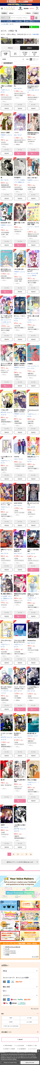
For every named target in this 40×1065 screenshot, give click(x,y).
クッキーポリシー (33, 1048)
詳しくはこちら (35, 1008)
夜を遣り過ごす (31, 733)
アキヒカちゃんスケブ (33, 411)
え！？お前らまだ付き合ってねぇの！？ (6, 316)
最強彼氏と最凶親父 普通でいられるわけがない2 (20, 365)
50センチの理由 (31, 780)
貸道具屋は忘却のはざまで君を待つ (33, 133)
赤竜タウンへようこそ (6, 550)
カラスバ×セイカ (10, 951)
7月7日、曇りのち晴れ (33, 316)
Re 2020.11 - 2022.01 (17, 734)
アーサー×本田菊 (5, 21)
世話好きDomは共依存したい (20, 594)
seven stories (18, 503)
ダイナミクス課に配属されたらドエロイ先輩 (6, 365)
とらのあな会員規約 (20, 1045)
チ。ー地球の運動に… (18, 21)
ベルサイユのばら (10, 953)
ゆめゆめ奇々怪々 (6, 223)
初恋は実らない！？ (33, 457)
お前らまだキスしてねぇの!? (33, 270)
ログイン (32, 8)
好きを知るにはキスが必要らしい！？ (33, 87)
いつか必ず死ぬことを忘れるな (33, 687)
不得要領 (30, 364)
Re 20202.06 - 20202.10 (18, 550)
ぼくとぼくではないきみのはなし (6, 687)
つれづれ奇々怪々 (19, 269)
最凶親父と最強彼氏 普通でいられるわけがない (20, 411)
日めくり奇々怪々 (32, 178)
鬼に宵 (3, 780)
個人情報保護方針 (22, 1048)
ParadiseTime (31, 640)
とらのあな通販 (4, 24)
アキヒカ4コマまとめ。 (6, 641)
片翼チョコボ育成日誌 (6, 86)
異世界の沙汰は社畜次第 (12, 947)
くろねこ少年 (4, 410)
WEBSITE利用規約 (8, 1045)
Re (15, 86)
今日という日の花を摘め (33, 550)
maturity (16, 456)
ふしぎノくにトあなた (6, 734)
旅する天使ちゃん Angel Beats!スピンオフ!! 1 (6, 270)
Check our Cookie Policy (10, 1062)
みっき (7, 949)
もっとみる (35, 956)
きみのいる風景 (5, 132)
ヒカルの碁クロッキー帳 (6, 457)
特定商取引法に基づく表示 (11, 1052)
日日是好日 (17, 177)
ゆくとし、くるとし (19, 316)
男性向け (29, 13)
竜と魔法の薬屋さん (6, 594)
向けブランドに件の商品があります (20, 862)
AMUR (2, 825)
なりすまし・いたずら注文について (28, 1052)
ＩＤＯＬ (16, 132)
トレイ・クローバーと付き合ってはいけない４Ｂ (19, 688)
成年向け (11, 13)
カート (21, 153)
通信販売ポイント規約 (32, 1045)
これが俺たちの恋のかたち (19, 825)
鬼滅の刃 (27, 21)
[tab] (15, 54)
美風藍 (7, 954)
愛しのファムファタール (33, 504)
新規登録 (26, 8)
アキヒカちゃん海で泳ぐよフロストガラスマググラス (19, 642)
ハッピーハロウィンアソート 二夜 (6, 504)
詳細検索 (36, 17)
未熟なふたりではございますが (33, 595)
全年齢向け (4, 13)
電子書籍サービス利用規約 (9, 1048)
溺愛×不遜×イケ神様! (19, 223)
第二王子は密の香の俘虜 (19, 780)
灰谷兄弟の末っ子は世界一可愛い (33, 223)
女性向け (36, 13)
